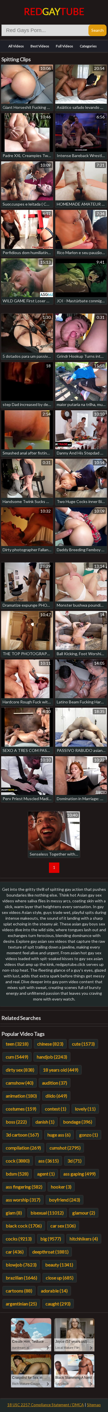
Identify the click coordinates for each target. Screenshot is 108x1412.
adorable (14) (54, 1290)
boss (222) (16, 1121)
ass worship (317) (23, 1199)
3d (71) (74, 1160)
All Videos (16, 46)
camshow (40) (19, 1082)
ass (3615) (48, 1160)
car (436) (15, 1251)
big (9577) (50, 1238)
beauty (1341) (59, 1264)
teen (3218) (17, 1043)
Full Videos (64, 46)
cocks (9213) (19, 1238)
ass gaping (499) (79, 1173)
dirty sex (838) (20, 1069)
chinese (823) (50, 1043)
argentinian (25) (21, 1303)
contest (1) (55, 1108)
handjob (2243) (52, 1056)
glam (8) (14, 1212)
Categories (88, 46)
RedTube (54, 11)
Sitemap (94, 1404)
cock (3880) (18, 1160)
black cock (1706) (24, 1225)
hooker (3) (61, 1186)
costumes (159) (21, 1108)
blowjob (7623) (21, 1264)
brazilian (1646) (21, 1277)
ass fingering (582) (24, 1186)
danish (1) (44, 1121)
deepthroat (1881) (50, 1251)
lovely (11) (85, 1108)
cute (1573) (83, 1043)
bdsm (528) (17, 1173)
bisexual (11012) (47, 1212)
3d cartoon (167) (22, 1134)
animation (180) (21, 1095)
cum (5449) (17, 1056)
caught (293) (58, 1303)
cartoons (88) (19, 1290)
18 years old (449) (60, 1069)
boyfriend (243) (64, 1199)
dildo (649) (56, 1095)
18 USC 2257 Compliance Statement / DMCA (45, 1404)
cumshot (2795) (65, 1147)
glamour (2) (83, 1212)
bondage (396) (77, 1121)
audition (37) (54, 1082)
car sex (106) (63, 1225)
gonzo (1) (88, 1134)
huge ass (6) (59, 1134)
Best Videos (40, 46)
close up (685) (59, 1277)
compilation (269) (23, 1147)
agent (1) (46, 1173)
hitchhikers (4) (84, 1238)
